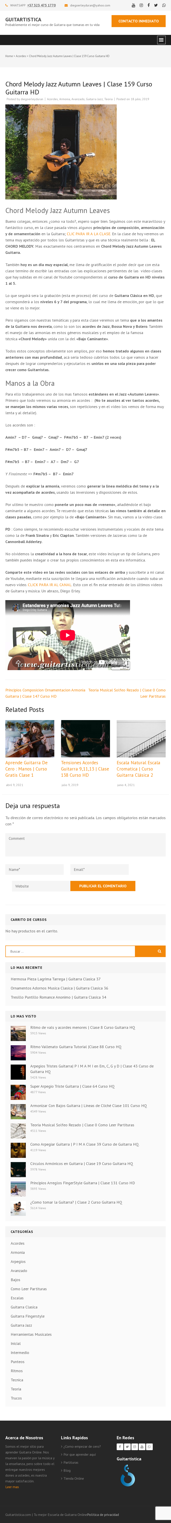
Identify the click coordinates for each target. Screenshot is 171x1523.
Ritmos (17, 1370)
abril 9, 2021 (14, 785)
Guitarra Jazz (94, 99)
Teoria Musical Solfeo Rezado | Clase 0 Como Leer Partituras (82, 1124)
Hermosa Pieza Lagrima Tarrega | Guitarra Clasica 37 (56, 978)
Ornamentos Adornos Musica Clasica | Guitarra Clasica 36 (59, 988)
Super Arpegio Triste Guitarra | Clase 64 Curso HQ (72, 1086)
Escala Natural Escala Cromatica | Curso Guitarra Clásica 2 (138, 769)
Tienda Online (73, 1478)
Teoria (108, 99)
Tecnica (17, 1379)
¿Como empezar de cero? (82, 1446)
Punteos (17, 1361)
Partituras (70, 1462)
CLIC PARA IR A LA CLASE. (89, 233)
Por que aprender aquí (79, 1454)
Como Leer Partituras (29, 1288)
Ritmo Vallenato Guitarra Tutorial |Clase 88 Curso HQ (76, 1046)
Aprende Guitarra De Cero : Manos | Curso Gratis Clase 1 (26, 769)
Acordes (21, 56)
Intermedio (20, 1352)
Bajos (15, 1279)
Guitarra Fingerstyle (28, 1316)
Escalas (17, 1297)
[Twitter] (127, 1446)
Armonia (64, 99)
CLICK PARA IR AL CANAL (49, 584)
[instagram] (141, 5)
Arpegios (18, 1261)
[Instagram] (134, 1446)
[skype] (164, 5)
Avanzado (78, 99)
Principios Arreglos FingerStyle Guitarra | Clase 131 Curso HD (82, 1182)
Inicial (16, 1343)
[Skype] (149, 1446)
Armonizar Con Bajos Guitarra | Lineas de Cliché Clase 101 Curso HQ (88, 1105)
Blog (67, 1470)
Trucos (16, 1398)
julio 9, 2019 (70, 785)
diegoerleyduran (32, 99)
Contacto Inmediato (138, 21)
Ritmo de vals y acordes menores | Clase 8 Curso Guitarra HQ (82, 1027)
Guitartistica (23, 19)
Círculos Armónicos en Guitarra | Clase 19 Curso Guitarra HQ (81, 1163)
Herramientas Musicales (31, 1334)
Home (9, 56)
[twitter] (156, 5)
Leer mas (12, 1487)
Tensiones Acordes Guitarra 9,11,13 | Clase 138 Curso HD (85, 769)
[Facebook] (120, 1446)
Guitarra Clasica (24, 1307)
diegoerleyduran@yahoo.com (90, 5)
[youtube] (133, 5)
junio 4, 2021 (126, 785)
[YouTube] (142, 1446)
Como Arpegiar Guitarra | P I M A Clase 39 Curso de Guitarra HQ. (84, 1144)
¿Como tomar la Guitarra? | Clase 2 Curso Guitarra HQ (76, 1202)
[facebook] (148, 5)
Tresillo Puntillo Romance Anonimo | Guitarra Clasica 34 (58, 997)
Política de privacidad (103, 1514)
